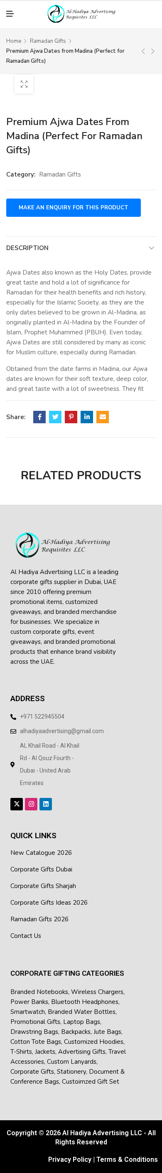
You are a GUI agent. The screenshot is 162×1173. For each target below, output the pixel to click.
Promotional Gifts (35, 1014)
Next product (153, 44)
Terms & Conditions (127, 1152)
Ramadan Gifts (48, 33)
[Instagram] (31, 796)
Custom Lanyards (71, 1054)
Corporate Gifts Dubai (41, 862)
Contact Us (25, 928)
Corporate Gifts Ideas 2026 (49, 895)
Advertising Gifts (82, 1044)
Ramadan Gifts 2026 (39, 912)
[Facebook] (39, 409)
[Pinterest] (71, 409)
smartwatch (27, 1004)
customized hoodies (93, 1034)
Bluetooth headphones (84, 994)
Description (27, 240)
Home (13, 33)
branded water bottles (81, 1004)
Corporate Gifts (32, 1064)
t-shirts (21, 1044)
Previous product (143, 44)
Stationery (71, 1064)
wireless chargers (97, 984)
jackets (45, 1044)
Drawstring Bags (34, 1024)
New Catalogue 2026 (41, 845)
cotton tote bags (35, 1034)
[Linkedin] (45, 796)
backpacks (76, 1024)
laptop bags (81, 1014)
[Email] (102, 409)
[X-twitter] (16, 796)
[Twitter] (55, 409)
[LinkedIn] (87, 409)
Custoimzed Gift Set (90, 1074)
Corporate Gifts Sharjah (43, 878)
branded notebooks (39, 984)
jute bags (107, 1024)
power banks (29, 994)
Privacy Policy (69, 1152)
